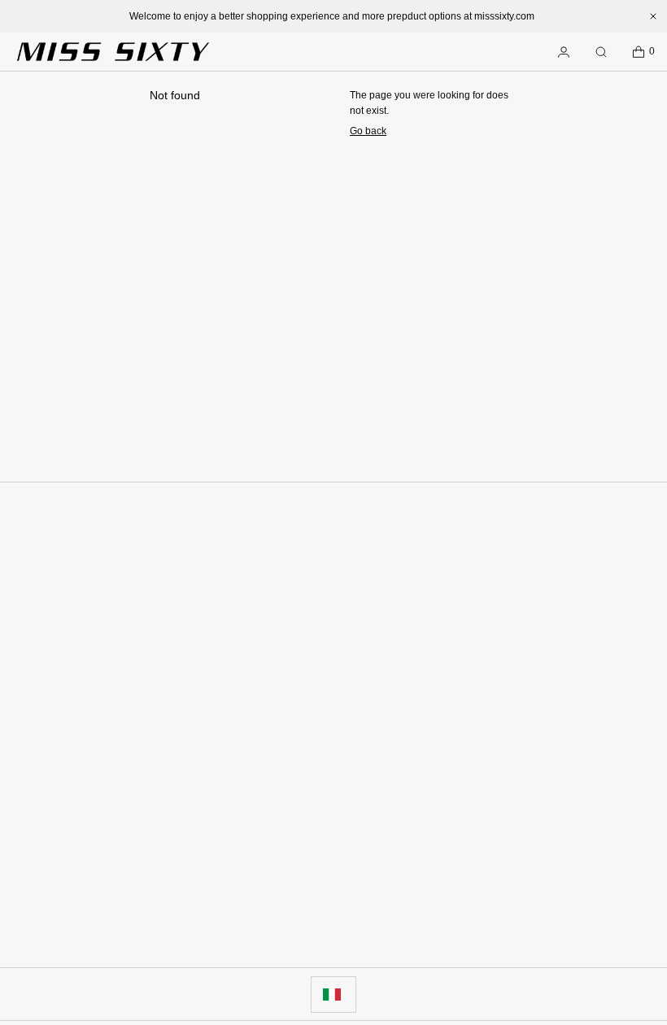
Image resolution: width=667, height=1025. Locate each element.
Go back (368, 131)
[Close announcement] (653, 16)
